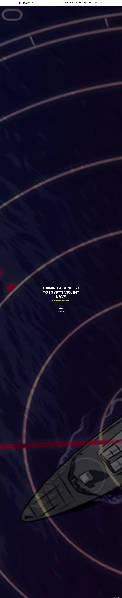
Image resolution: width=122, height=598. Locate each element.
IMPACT (91, 3)
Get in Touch (98, 3)
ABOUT (66, 3)
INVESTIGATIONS (83, 3)
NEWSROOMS (73, 3)
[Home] (26, 3)
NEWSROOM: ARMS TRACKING (60, 300)
